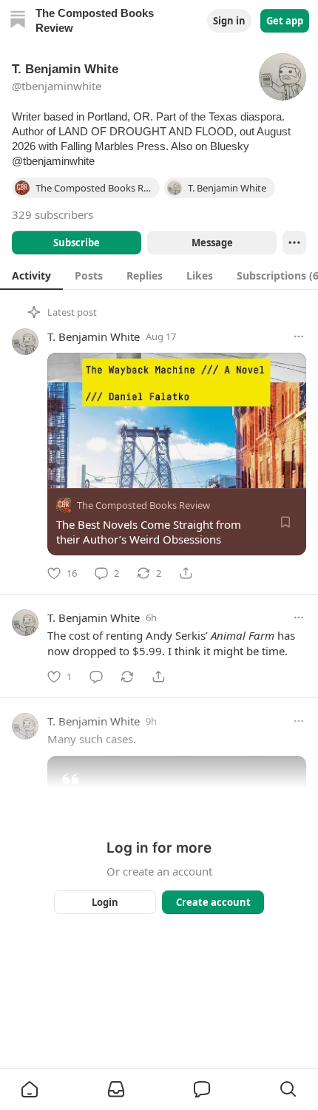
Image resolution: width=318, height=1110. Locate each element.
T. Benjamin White (93, 336)
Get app (284, 20)
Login (105, 902)
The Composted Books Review (143, 505)
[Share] (185, 573)
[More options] (299, 336)
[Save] (285, 522)
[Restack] (127, 676)
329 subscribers (52, 214)
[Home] (18, 21)
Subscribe (76, 242)
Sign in (229, 20)
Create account (213, 902)
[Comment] (96, 676)
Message (212, 242)
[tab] (31, 275)
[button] (29, 1089)
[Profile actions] (294, 242)
